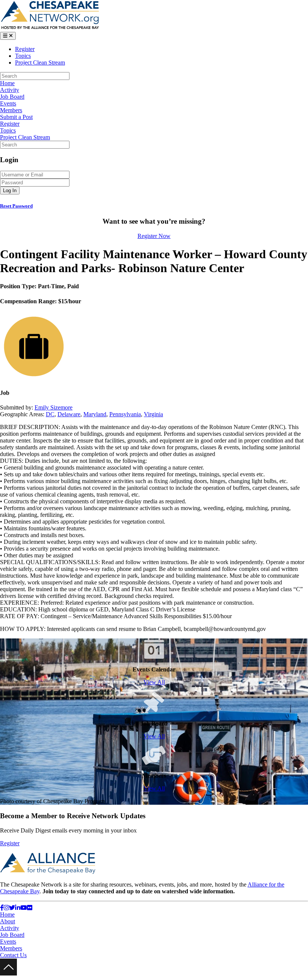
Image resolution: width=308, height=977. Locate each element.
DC (50, 414)
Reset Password (16, 206)
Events (8, 103)
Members (11, 110)
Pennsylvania (125, 414)
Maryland (94, 414)
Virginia (153, 414)
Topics (23, 56)
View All (154, 682)
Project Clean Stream (40, 62)
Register (25, 49)
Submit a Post (16, 117)
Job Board (12, 96)
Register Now (154, 236)
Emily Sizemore (53, 407)
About (7, 921)
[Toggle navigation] (8, 36)
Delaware (68, 414)
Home (7, 83)
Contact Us (13, 955)
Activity (9, 90)
